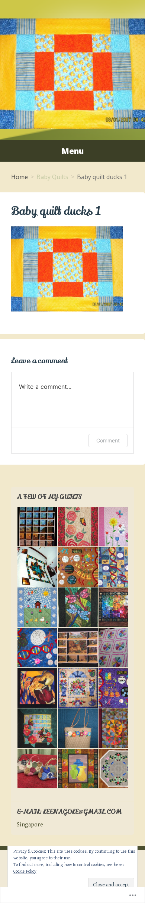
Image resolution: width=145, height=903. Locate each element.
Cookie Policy (24, 871)
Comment (108, 440)
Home (19, 177)
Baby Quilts (52, 177)
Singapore (30, 824)
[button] (37, 526)
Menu (72, 151)
